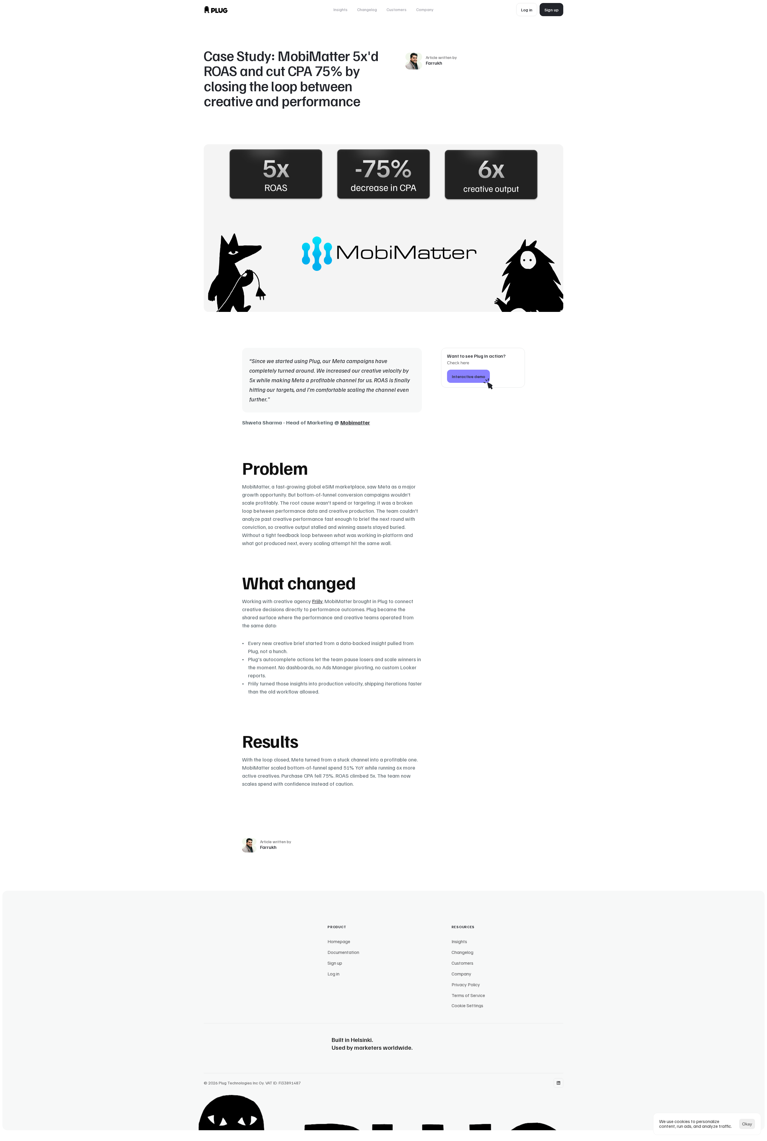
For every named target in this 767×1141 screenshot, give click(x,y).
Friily (317, 601)
